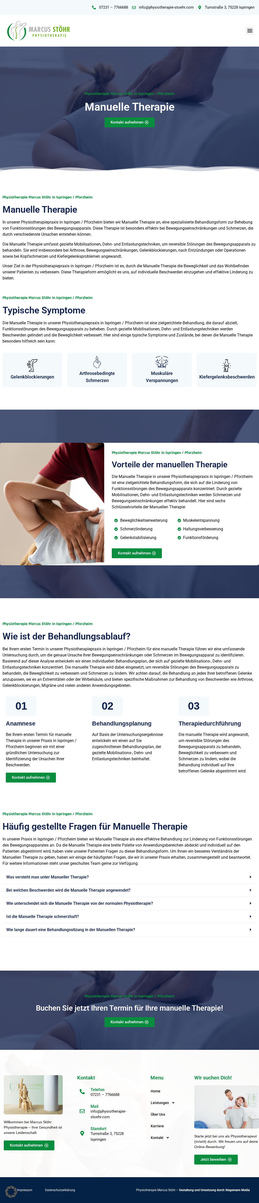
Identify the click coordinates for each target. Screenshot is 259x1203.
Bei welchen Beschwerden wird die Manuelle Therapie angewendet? (68, 890)
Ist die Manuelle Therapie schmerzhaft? (42, 916)
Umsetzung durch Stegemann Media (225, 1190)
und (197, 1190)
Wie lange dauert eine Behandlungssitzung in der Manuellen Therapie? (70, 929)
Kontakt (157, 1138)
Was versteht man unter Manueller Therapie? (47, 877)
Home (155, 1091)
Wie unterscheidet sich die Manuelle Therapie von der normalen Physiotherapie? (79, 903)
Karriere (157, 1126)
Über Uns (158, 1114)
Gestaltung (186, 1190)
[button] (250, 31)
